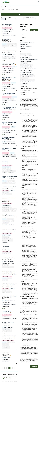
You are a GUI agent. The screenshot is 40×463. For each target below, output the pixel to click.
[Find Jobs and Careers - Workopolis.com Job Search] (5, 2)
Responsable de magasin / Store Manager (9, 50)
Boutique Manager (5, 161)
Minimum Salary (26, 17)
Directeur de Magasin (5, 352)
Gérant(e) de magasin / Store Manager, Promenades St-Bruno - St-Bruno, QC (8, 272)
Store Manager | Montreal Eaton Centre (9, 229)
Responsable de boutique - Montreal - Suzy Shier (9, 123)
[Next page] (16, 368)
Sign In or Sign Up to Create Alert (10, 378)
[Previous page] (3, 368)
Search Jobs (20, 14)
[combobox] (20, 7)
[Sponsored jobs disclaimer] (38, 21)
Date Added (32, 17)
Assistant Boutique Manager (7, 24)
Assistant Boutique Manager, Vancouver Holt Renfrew (9, 198)
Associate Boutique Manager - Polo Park (9, 186)
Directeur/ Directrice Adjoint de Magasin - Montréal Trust (9, 336)
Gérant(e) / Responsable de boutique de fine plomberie (9, 78)
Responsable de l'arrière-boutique (8, 322)
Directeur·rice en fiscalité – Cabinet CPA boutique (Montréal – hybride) (9, 108)
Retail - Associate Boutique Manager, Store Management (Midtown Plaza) (9, 284)
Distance (10, 17)
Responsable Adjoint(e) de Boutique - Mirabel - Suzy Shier (8, 138)
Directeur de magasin (5, 246)
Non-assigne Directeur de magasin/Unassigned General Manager (8, 215)
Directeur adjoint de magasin (7, 311)
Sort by (2, 17)
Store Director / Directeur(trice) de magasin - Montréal (9, 177)
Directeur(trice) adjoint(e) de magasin (8, 63)
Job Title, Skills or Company (6, 4)
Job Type (17, 17)
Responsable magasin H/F (6, 39)
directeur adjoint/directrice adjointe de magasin (9, 149)
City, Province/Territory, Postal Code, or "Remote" (9, 9)
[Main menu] (38, 2)
